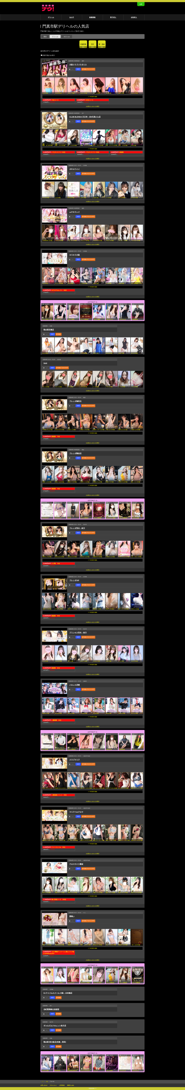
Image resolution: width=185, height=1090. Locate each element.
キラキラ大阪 (74, 255)
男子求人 (113, 17)
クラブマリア (58, 319)
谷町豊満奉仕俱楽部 (51, 1009)
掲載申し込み (70, 1085)
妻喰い (72, 916)
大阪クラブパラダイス (78, 65)
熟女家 (69, 517)
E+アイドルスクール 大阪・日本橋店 (58, 993)
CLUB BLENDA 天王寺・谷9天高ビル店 (85, 117)
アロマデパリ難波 (110, 517)
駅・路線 (102, 44)
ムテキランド (74, 212)
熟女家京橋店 (49, 330)
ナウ (43, 1081)
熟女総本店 (135, 319)
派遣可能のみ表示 (48, 55)
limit (45, 363)
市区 (92, 44)
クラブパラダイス (85, 749)
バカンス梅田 (70, 319)
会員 (141, 4)
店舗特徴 (83, 44)
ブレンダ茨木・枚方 (47, 319)
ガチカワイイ (74, 169)
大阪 (47, 1081)
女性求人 (134, 17)
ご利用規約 (62, 1085)
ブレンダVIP (74, 580)
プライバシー (53, 1085)
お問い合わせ (43, 1085)
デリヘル (51, 17)
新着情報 (92, 17)
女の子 (71, 17)
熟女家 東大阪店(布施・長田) (55, 1042)
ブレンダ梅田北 (75, 401)
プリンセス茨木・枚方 (78, 633)
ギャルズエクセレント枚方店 (55, 1026)
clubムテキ (109, 749)
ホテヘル (67, 36)
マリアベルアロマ (59, 749)
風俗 (45, 36)
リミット (134, 749)
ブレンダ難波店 (84, 319)
